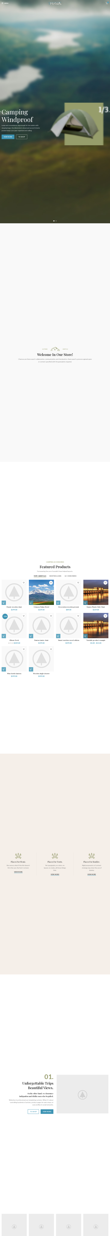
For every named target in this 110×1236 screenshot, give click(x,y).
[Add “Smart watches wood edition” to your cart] (58, 636)
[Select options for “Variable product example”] (85, 636)
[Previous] (2, 111)
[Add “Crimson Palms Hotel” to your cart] (31, 603)
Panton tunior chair (41, 640)
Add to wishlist (24, 583)
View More (8, 137)
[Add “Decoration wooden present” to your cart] (58, 603)
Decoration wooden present (68, 607)
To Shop (21, 137)
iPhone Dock (14, 640)
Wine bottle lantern (14, 674)
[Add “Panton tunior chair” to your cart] (31, 636)
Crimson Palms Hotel (41, 607)
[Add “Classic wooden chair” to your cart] (4, 603)
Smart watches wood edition (68, 640)
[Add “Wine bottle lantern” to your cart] (4, 669)
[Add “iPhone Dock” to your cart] (4, 636)
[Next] (108, 111)
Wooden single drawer (41, 674)
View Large (25, 1215)
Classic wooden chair (14, 607)
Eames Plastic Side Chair (96, 607)
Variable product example (95, 640)
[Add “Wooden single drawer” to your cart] (31, 669)
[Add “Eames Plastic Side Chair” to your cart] (85, 603)
